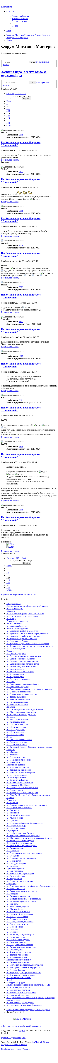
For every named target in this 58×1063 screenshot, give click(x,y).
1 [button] (7, 104)
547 (20, 400)
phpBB (22, 1030)
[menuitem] (20, 16)
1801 (21, 321)
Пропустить (6, 7)
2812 (21, 171)
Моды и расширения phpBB (14, 1044)
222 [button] (8, 111)
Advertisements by (9, 1026)
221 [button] (8, 108)
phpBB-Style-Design (40, 1042)
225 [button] (8, 118)
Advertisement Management (29, 1026)
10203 (21, 245)
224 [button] (8, 116)
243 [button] (8, 123)
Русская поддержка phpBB (13, 1037)
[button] (16, 93)
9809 (21, 135)
